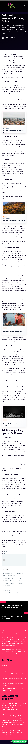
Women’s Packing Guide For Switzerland (11, 617)
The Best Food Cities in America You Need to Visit (13, 332)
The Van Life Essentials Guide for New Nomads (14, 424)
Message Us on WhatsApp (20, 741)
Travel (5, 551)
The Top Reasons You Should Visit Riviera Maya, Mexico (12, 606)
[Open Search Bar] (21, 6)
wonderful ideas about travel (16, 77)
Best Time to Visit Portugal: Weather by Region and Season (13, 131)
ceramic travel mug (13, 527)
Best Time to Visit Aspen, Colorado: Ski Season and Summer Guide (14, 221)
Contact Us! (19, 735)
